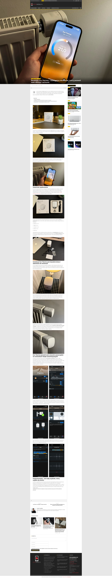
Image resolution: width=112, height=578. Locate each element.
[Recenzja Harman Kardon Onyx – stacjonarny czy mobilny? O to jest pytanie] (36, 520)
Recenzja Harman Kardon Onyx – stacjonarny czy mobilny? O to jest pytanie (36, 526)
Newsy (43, 0)
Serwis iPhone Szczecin (48, 572)
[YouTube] (75, 1)
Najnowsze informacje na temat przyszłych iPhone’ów (50, 0)
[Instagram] (78, 1)
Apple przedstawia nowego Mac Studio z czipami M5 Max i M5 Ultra (74, 124)
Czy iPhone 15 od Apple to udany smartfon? (40, 504)
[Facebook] (73, 1)
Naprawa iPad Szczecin (48, 568)
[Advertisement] (48, 496)
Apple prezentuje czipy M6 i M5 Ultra (73, 149)
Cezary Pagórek (38, 85)
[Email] (77, 1)
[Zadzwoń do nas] (80, 1)
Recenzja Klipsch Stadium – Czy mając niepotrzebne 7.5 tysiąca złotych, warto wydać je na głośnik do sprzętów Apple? (60, 530)
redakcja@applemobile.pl (72, 563)
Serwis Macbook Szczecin (48, 571)
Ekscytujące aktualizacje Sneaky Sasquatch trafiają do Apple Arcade (73, 111)
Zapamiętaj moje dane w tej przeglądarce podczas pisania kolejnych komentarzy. (45, 548)
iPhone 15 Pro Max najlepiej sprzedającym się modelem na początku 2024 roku (57, 504)
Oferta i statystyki (75, 572)
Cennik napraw (47, 569)
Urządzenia (39, 78)
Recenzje (35, 78)
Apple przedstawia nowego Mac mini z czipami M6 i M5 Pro (62, 567)
